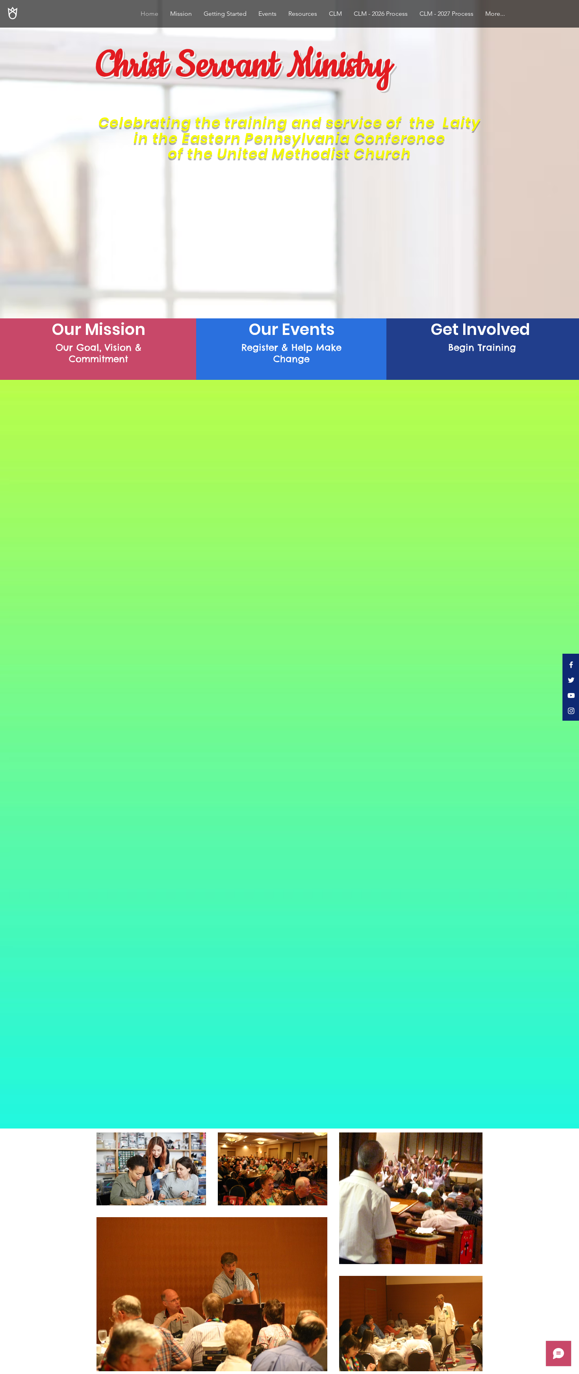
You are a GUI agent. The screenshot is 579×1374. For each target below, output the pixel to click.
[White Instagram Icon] (571, 711)
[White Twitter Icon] (571, 680)
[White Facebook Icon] (571, 664)
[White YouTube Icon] (571, 695)
